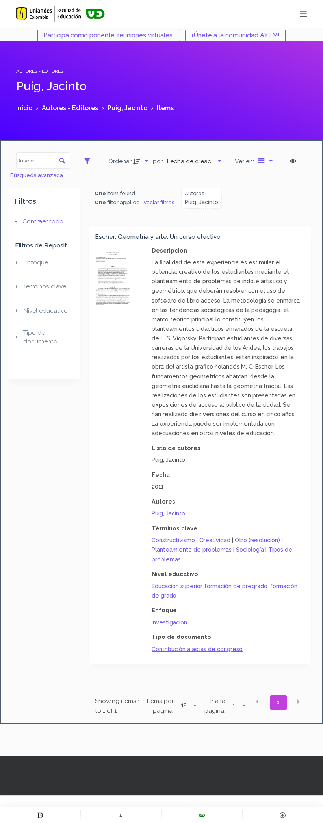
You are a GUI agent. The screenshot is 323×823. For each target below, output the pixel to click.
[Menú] (303, 13)
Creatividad (214, 540)
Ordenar (120, 161)
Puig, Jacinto (168, 513)
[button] (257, 702)
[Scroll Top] (282, 815)
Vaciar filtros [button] (158, 202)
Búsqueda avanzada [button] (37, 175)
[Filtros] (89, 161)
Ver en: (245, 161)
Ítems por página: (160, 706)
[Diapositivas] (294, 161)
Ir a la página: (214, 706)
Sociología (250, 549)
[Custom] (40, 815)
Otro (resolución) (257, 540)
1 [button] (278, 702)
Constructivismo (173, 540)
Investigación (169, 622)
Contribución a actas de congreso (197, 649)
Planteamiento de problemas (192, 549)
